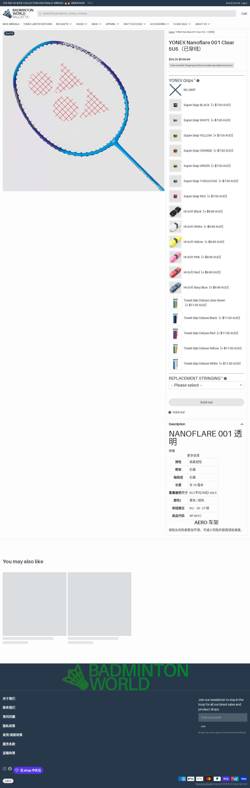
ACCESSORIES (158, 24)
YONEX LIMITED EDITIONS (37, 24)
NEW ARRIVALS (11, 24)
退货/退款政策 (12, 735)
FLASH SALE (180, 24)
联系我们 (9, 707)
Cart (244, 13)
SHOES (80, 24)
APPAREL (111, 24)
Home (171, 32)
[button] (206, 402)
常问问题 (9, 717)
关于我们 (9, 698)
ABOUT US (201, 24)
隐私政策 (9, 726)
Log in (244, 3)
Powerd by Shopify (204, 784)
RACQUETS (62, 24)
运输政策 (9, 753)
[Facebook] (10, 770)
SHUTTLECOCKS (133, 24)
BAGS (95, 24)
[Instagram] (5, 770)
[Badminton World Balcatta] (18, 13)
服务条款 (9, 744)
